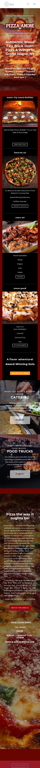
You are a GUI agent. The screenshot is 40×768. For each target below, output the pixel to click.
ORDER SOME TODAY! (20, 144)
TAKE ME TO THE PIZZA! (20, 206)
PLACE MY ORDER (20, 766)
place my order (20, 62)
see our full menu (20, 373)
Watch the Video (19, 607)
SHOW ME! (20, 277)
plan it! (20, 420)
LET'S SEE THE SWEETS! (20, 345)
